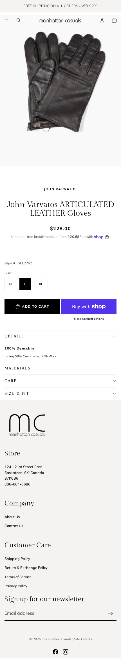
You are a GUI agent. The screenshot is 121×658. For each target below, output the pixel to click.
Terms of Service (18, 577)
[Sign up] (110, 613)
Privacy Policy (16, 586)
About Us (12, 516)
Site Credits (83, 639)
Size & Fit (17, 393)
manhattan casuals (56, 639)
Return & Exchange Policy (26, 568)
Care (11, 381)
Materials (18, 368)
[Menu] (6, 20)
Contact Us (14, 526)
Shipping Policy (17, 558)
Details (14, 336)
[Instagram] (65, 651)
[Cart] (114, 20)
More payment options (89, 319)
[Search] (18, 20)
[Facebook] (55, 651)
